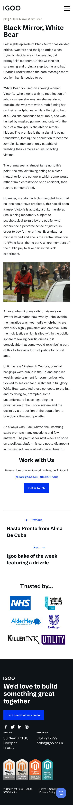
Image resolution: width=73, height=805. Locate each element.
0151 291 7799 (49, 477)
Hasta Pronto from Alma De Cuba (35, 531)
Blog (6, 19)
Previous (36, 520)
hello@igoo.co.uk (26, 477)
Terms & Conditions (50, 788)
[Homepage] (12, 8)
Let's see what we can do (24, 715)
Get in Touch (36, 488)
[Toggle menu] (67, 8)
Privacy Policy (47, 792)
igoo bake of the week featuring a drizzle (32, 559)
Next (36, 547)
